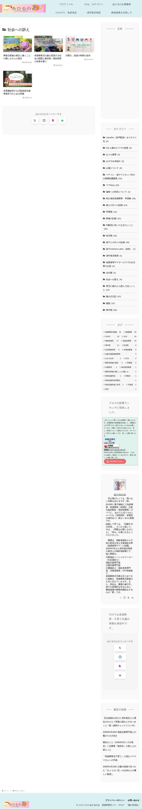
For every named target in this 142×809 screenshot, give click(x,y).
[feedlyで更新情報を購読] (62, 120)
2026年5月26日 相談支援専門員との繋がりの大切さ (119, 734)
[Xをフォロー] (34, 120)
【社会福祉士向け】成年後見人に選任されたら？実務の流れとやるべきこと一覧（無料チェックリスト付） (119, 722)
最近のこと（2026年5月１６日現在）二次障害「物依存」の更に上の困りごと (119, 746)
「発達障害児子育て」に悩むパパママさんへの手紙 (119, 758)
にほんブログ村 (109, 443)
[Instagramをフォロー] (43, 120)
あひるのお (120, 494)
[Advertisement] (120, 75)
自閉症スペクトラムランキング (114, 450)
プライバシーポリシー (115, 800)
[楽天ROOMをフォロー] (53, 120)
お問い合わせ (133, 800)
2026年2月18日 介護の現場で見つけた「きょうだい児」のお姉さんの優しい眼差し (119, 770)
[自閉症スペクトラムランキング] (111, 446)
